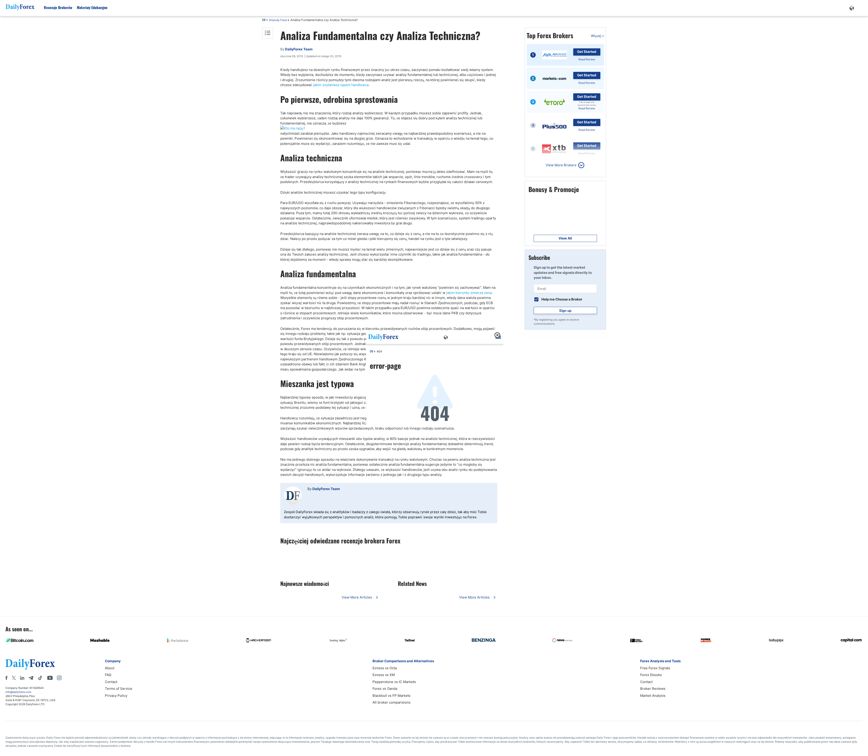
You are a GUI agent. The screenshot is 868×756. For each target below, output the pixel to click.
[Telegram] (30, 678)
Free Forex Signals (655, 668)
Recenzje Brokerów (58, 7)
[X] (14, 678)
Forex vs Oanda (385, 688)
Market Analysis (652, 695)
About (109, 668)
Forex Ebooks (651, 675)
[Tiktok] (40, 678)
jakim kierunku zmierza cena (469, 293)
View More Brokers (561, 165)
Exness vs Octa (385, 668)
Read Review (586, 59)
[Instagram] (59, 678)
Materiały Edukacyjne (92, 7)
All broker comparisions (391, 702)
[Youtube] (50, 678)
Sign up (565, 310)
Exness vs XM (384, 675)
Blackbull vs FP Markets (391, 695)
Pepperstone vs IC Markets (394, 682)
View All (565, 238)
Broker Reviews (652, 688)
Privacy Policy (116, 695)
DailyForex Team (326, 489)
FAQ (108, 675)
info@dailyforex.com (18, 692)
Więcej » (597, 36)
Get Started (586, 51)
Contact (111, 682)
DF (264, 20)
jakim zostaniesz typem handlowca (340, 85)
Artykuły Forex (278, 20)
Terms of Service (118, 688)
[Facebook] (6, 678)
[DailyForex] (30, 664)
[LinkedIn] (22, 678)
